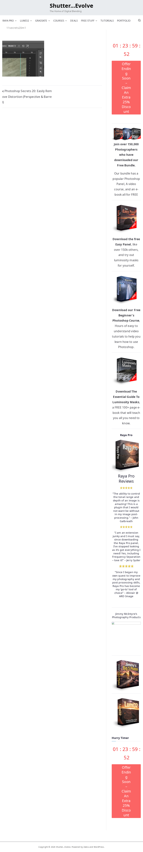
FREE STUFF (87, 20)
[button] (15, 20)
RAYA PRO (8, 20)
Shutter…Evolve (71, 5)
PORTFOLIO (123, 20)
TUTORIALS (107, 20)
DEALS (74, 20)
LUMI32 (24, 20)
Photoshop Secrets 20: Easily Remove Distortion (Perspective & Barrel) (27, 96)
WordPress (99, 847)
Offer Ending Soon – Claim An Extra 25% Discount (126, 87)
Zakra (86, 847)
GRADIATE (41, 20)
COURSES (58, 20)
